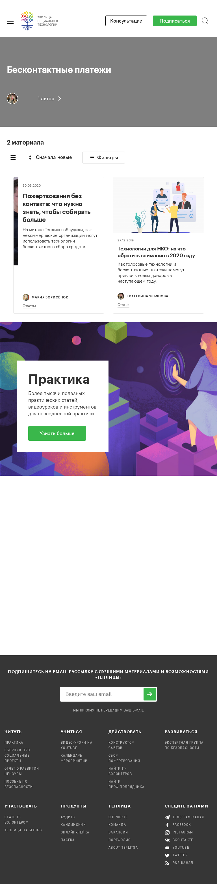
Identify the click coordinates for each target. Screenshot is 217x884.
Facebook (182, 825)
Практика (14, 743)
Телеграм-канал (189, 817)
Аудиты (68, 817)
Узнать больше (57, 433)
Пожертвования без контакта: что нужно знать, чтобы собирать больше (57, 207)
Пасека (68, 840)
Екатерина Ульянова (147, 296)
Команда (117, 825)
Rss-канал (183, 863)
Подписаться (175, 21)
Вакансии (118, 832)
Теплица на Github (23, 830)
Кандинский (73, 825)
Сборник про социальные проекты (17, 756)
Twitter (180, 855)
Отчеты (29, 306)
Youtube (181, 848)
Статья (123, 304)
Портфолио (119, 840)
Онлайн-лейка (75, 832)
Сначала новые (54, 157)
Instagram (183, 832)
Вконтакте (183, 840)
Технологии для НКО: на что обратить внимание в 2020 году (156, 251)
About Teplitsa (123, 848)
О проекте (118, 817)
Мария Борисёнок (50, 297)
